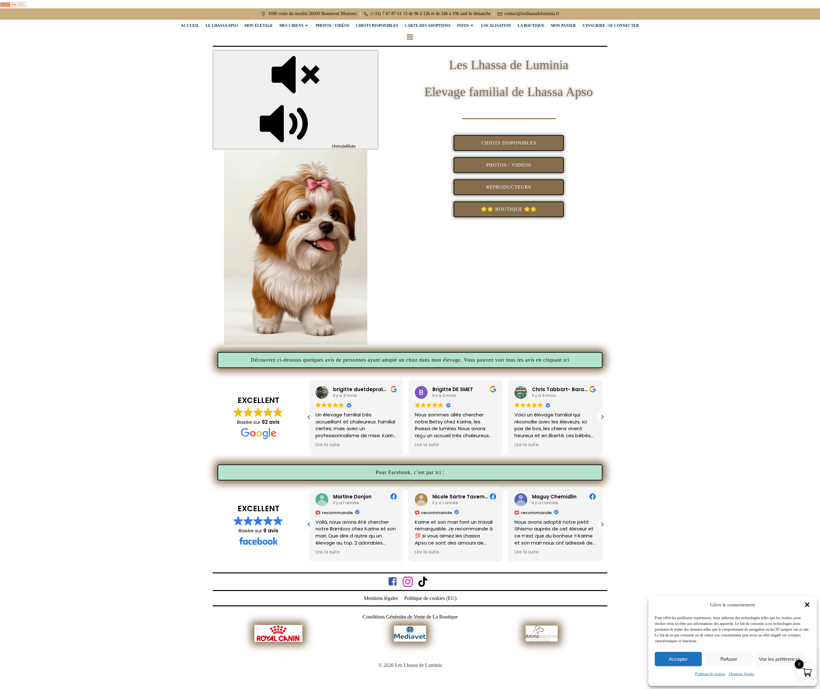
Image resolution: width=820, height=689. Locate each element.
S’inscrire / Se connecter (610, 25)
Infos (463, 25)
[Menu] (410, 37)
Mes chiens (291, 25)
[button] (807, 605)
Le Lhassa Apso (222, 25)
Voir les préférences (779, 659)
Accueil (190, 25)
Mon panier (563, 25)
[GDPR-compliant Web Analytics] (13, 4)
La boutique (531, 25)
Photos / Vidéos (332, 25)
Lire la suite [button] (328, 445)
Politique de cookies (710, 674)
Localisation (496, 25)
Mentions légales (741, 674)
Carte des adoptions (428, 25)
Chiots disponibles (377, 25)
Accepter (678, 659)
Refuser (728, 659)
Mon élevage (258, 25)
